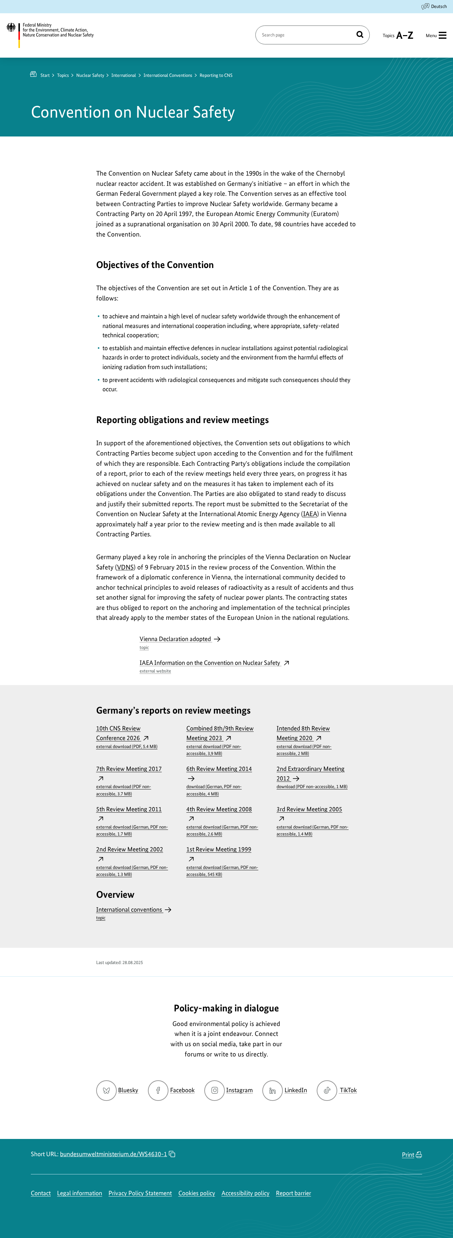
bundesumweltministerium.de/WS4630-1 (113, 1154)
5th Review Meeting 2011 (132, 821)
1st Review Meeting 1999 (222, 861)
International (123, 75)
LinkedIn (296, 1090)
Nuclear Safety (90, 75)
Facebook (182, 1090)
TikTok (348, 1090)
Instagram (239, 1090)
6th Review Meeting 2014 (219, 780)
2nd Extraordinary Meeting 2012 (312, 777)
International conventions (129, 913)
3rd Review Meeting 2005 (313, 821)
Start (45, 75)
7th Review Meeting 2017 (129, 780)
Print (408, 1154)
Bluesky (128, 1090)
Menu (431, 35)
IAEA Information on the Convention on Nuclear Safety (211, 666)
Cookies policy (196, 1193)
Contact (41, 1193)
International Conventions (168, 75)
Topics (389, 38)
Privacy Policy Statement (140, 1193)
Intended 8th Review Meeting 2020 (304, 740)
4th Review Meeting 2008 (222, 821)
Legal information (79, 1193)
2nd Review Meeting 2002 (132, 861)
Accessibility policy (246, 1193)
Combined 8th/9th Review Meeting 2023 (220, 740)
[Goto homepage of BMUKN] (54, 35)
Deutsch (439, 6)
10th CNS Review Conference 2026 (127, 737)
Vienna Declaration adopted (176, 642)
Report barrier (293, 1193)
